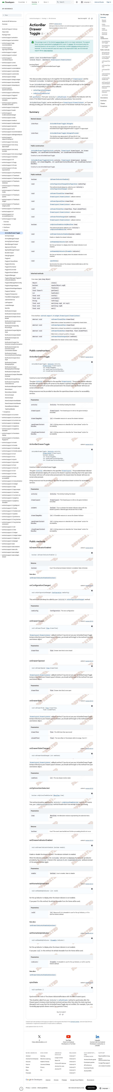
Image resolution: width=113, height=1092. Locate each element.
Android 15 (72, 1061)
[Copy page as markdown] (48, 33)
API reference (7, 9)
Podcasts (28, 1073)
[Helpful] (89, 18)
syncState (53, 261)
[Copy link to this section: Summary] (41, 112)
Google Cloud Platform (76, 1080)
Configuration (72, 184)
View (63, 193)
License (34, 1087)
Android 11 (72, 1073)
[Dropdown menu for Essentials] (27, 2)
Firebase (64, 1080)
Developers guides (89, 1062)
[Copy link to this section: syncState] (39, 982)
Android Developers (34, 18)
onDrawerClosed (55, 193)
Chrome (56, 1080)
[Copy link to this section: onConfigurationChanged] (52, 585)
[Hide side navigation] (21, 1089)
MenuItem (70, 224)
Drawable (69, 251)
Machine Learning (45, 1059)
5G (41, 1070)
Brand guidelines (42, 1087)
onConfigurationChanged (42, 90)
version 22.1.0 (58, 24)
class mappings (48, 50)
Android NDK (87, 1071)
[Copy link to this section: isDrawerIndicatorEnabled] (53, 548)
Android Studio (99, 2)
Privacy (42, 1067)
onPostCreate (61, 97)
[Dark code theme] (92, 362)
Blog (27, 1070)
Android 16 (72, 1059)
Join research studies (104, 1066)
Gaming (42, 1056)
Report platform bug (104, 1056)
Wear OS (57, 1060)
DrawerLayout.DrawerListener (61, 60)
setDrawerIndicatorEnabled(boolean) (43, 578)
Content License (74, 1021)
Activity (51, 150)
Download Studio (89, 1068)
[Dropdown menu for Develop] (39, 2)
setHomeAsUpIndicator (57, 242)
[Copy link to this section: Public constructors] (51, 351)
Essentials (21, 2)
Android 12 (72, 1070)
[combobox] (65, 2)
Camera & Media (45, 1064)
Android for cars (59, 1066)
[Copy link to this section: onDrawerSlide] (43, 701)
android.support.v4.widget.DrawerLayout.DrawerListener (60, 316)
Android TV (58, 1069)
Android (28, 1056)
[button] (11, 37)
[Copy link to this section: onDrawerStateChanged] (51, 748)
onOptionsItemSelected (41, 93)
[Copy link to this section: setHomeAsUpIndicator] (51, 884)
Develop (34, 2)
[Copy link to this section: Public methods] (47, 542)
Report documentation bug (104, 1059)
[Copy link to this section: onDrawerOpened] (46, 661)
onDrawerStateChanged (57, 217)
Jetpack (70, 44)
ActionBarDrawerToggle (39, 150)
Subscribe (91, 1088)
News (27, 1067)
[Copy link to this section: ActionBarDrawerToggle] (51, 357)
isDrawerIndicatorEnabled (59, 179)
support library (60, 42)
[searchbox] (12, 15)
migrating (74, 46)
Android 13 (72, 1067)
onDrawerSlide (55, 209)
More (45, 2)
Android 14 (72, 1064)
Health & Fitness (44, 1061)
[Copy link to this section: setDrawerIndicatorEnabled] (54, 840)
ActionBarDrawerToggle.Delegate (61, 123)
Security (28, 1061)
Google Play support (104, 1063)
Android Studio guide (90, 1059)
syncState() (37, 97)
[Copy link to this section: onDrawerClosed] (45, 621)
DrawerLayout (78, 79)
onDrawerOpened (55, 201)
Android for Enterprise (32, 1059)
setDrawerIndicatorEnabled (59, 234)
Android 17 (72, 1056)
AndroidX (56, 44)
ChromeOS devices (60, 1063)
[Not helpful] (91, 18)
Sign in (109, 2)
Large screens (59, 1057)
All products (90, 1080)
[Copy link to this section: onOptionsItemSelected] (51, 788)
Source (28, 1064)
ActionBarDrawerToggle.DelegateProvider (64, 133)
